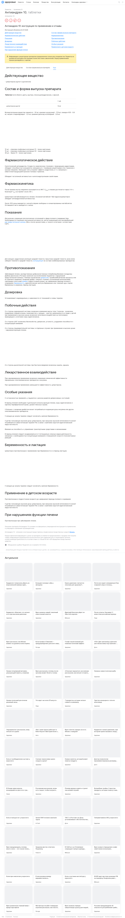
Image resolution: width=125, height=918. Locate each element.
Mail (3, 916)
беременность (19, 283)
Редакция (52, 916)
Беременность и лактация (14, 47)
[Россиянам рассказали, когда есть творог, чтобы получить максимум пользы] (48, 782)
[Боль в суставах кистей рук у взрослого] (77, 870)
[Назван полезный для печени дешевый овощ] (18, 694)
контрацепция (38, 261)
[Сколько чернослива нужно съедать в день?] (48, 753)
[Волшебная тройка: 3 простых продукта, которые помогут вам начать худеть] (106, 782)
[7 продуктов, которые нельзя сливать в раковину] (77, 694)
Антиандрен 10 (18, 9)
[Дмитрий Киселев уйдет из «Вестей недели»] (77, 606)
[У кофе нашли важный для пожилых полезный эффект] (77, 635)
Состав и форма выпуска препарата (63, 33)
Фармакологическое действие (15, 35)
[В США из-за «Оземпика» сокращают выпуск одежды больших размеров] (77, 841)
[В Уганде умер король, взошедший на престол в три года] (18, 782)
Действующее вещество (13, 33)
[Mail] (2, 2)
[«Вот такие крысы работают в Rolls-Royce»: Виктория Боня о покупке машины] (48, 723)
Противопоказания (57, 38)
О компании (8, 916)
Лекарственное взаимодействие (16, 44)
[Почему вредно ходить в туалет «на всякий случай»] (77, 782)
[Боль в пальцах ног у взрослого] (18, 811)
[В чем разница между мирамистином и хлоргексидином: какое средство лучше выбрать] (48, 870)
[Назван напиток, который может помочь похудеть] (77, 753)
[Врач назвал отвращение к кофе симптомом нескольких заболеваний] (106, 841)
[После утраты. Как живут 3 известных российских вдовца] (106, 606)
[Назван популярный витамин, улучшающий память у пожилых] (18, 665)
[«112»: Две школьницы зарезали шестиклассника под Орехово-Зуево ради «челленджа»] (106, 635)
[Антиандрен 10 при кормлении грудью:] (10, 20)
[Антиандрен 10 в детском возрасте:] (15, 20)
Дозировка (8, 41)
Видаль (72, 532)
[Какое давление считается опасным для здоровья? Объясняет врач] (77, 577)
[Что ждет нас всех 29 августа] (48, 694)
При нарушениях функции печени (16, 50)
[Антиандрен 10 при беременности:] (6, 20)
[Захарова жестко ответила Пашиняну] (48, 841)
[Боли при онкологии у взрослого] (18, 870)
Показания (8, 38)
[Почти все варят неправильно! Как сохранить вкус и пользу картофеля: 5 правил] (106, 577)
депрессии (45, 277)
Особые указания (57, 44)
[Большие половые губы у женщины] (48, 577)
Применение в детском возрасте (62, 47)
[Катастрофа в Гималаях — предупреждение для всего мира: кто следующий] (48, 635)
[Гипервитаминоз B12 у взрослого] (106, 811)
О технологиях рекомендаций (95, 916)
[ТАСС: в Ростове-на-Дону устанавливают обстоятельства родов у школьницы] (77, 811)
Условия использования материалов (66, 916)
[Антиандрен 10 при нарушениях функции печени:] (19, 20)
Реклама (15, 916)
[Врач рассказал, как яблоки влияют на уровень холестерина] (18, 635)
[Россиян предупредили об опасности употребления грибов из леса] (106, 899)
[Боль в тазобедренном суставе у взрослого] (18, 753)
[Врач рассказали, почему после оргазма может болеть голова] (48, 665)
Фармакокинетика (57, 35)
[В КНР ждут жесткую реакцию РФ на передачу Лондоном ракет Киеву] (106, 870)
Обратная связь (82, 916)
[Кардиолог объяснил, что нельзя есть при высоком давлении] (18, 606)
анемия (24, 281)
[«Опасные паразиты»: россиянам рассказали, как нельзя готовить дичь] (77, 665)
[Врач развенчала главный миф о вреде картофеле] (18, 899)
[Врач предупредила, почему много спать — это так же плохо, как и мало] (18, 841)
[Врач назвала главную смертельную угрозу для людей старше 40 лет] (77, 899)
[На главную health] (10, 2)
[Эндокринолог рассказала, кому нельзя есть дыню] (18, 723)
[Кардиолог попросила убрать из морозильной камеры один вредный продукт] (18, 577)
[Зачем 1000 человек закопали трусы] (48, 811)
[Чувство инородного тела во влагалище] (106, 694)
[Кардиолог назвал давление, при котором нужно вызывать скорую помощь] (106, 723)
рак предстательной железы (15, 222)
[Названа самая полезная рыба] (106, 665)
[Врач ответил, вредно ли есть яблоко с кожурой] (77, 723)
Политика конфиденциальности (113, 916)
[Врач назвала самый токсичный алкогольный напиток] (48, 606)
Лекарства (8, 9)
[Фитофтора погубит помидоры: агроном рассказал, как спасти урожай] (48, 899)
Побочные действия (58, 41)
